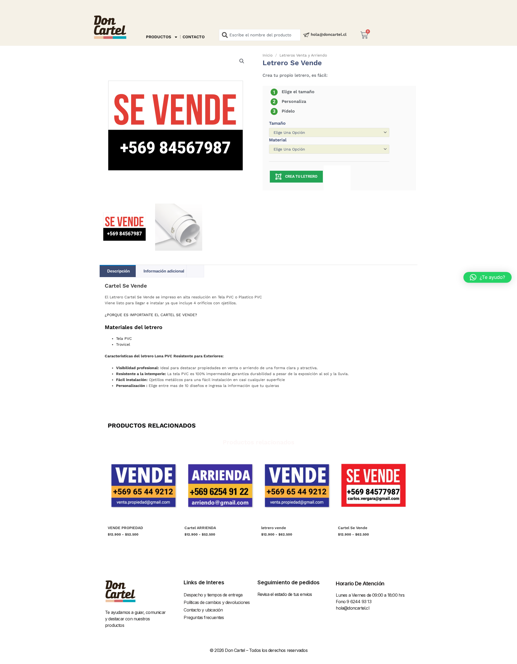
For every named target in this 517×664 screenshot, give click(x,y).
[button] (242, 61)
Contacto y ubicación (203, 610)
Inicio (268, 55)
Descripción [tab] (118, 271)
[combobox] (260, 35)
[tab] (195, 268)
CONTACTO (194, 36)
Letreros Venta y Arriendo (303, 55)
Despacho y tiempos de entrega (213, 594)
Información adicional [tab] (164, 271)
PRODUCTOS (158, 36)
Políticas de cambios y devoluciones (217, 602)
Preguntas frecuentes (204, 617)
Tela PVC (124, 338)
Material (278, 139)
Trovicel (123, 344)
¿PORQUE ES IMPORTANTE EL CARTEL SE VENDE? (151, 315)
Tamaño (277, 123)
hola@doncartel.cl (329, 34)
